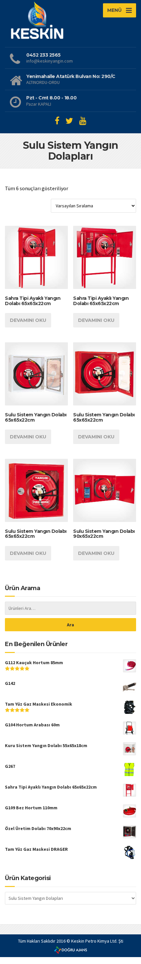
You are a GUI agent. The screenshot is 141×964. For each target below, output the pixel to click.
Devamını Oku (28, 320)
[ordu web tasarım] (70, 949)
